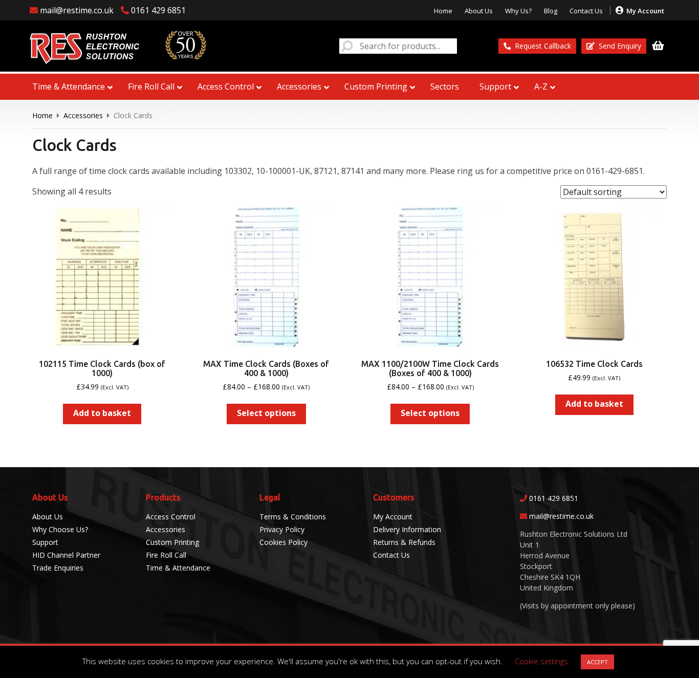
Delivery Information (407, 529)
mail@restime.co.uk (561, 516)
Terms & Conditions (292, 516)
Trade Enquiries (57, 568)
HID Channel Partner (66, 555)
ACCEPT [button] (597, 662)
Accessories (83, 115)
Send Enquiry (620, 46)
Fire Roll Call (166, 555)
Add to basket (102, 413)
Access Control (170, 516)
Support (45, 542)
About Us (479, 10)
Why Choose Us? (60, 529)
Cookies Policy (283, 542)
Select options (266, 413)
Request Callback (543, 46)
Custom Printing (172, 542)
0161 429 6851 (553, 498)
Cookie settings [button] (541, 661)
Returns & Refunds (404, 542)
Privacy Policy (281, 529)
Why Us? (518, 10)
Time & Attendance (178, 568)
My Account (645, 10)
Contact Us (586, 10)
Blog (550, 10)
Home (443, 10)
